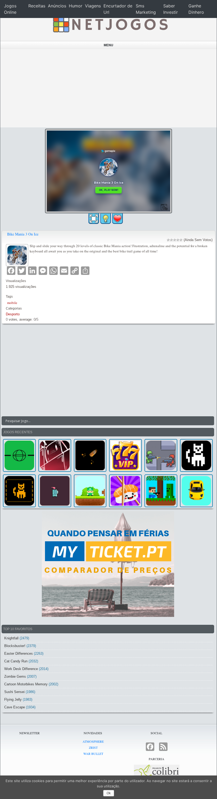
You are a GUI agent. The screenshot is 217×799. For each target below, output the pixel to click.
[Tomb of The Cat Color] (196, 455)
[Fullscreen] (93, 218)
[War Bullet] (90, 455)
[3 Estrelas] (174, 240)
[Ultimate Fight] (160, 455)
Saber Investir (170, 9)
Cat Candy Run (16, 661)
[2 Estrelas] (171, 240)
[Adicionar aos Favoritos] (117, 218)
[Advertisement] (108, 88)
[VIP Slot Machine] (125, 455)
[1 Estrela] (168, 240)
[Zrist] (54, 455)
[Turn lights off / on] (105, 218)
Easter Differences (18, 653)
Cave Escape (14, 707)
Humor (75, 5)
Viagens (93, 5)
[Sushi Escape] (125, 490)
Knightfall (11, 638)
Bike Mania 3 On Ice (22, 234)
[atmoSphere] (19, 455)
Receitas (36, 5)
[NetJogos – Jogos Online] (110, 23)
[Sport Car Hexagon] (196, 490)
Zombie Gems (15, 676)
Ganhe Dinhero (196, 9)
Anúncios (57, 5)
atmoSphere (93, 741)
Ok (109, 793)
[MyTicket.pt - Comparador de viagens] (108, 564)
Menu (108, 45)
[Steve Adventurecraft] (160, 490)
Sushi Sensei (14, 692)
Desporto (13, 314)
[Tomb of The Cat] (19, 490)
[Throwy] (90, 490)
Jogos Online (10, 9)
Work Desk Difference (21, 669)
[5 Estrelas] (181, 240)
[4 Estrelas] (177, 240)
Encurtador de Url (117, 9)
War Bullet (93, 753)
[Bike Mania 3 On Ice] (18, 254)
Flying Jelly (13, 699)
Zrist (93, 747)
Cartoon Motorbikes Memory (26, 684)
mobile (12, 302)
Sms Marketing (146, 9)
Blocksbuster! (14, 646)
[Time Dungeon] (54, 490)
